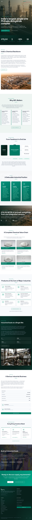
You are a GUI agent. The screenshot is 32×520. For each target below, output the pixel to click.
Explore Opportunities (5, 465)
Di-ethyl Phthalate (19, 494)
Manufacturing (3, 500)
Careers (2, 513)
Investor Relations (14, 30)
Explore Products (5, 30)
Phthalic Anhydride (19, 490)
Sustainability (2, 503)
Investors (2, 504)
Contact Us (24, 507)
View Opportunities (19, 505)
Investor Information (15, 127)
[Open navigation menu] (2, 1)
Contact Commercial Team (20, 500)
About (1, 499)
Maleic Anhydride (19, 491)
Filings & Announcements (4, 509)
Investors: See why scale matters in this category (15, 311)
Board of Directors (3, 508)
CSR (1, 512)
